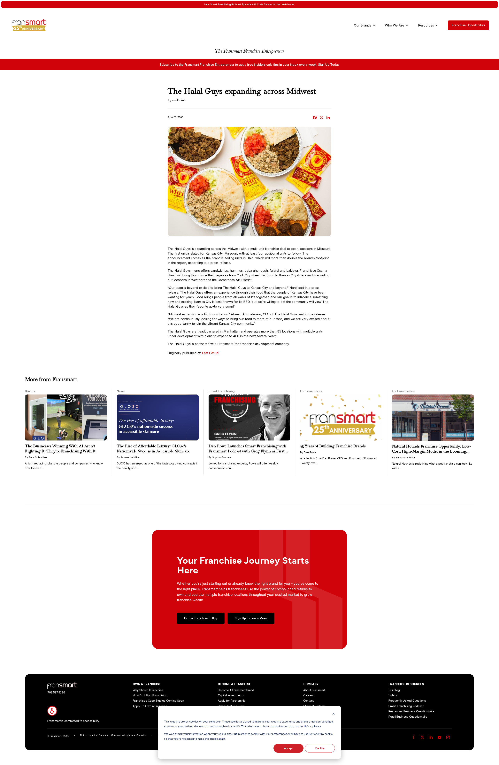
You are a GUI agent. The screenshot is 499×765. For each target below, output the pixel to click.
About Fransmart (314, 690)
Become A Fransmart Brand (236, 690)
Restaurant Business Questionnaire (411, 711)
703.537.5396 (56, 692)
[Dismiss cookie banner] (333, 714)
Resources (426, 25)
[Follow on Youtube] (439, 737)
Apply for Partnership (232, 700)
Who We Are (394, 25)
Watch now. (288, 4)
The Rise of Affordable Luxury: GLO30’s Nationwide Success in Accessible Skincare (153, 448)
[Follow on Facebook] (413, 737)
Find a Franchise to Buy (200, 618)
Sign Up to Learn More (251, 618)
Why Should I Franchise (148, 690)
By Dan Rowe (308, 452)
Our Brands (362, 25)
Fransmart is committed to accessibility (73, 721)
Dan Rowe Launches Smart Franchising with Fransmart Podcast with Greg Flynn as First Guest (247, 451)
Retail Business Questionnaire (407, 716)
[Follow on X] (422, 737)
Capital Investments (231, 695)
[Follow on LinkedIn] (430, 737)
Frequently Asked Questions (407, 700)
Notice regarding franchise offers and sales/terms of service (113, 735)
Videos (393, 695)
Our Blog (394, 690)
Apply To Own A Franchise (150, 706)
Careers (308, 695)
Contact (308, 700)
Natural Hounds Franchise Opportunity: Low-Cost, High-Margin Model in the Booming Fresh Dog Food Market (431, 451)
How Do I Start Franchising (150, 695)
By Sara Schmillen (36, 457)
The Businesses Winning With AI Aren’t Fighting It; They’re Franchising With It (60, 448)
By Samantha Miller (128, 457)
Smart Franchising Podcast (406, 706)
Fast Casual (210, 353)
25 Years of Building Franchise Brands (333, 445)
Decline (320, 748)
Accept (288, 748)
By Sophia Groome (220, 457)
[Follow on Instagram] (448, 737)
